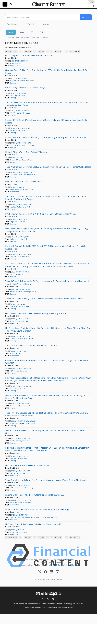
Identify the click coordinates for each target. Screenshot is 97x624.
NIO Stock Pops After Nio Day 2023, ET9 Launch (27, 465)
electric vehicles (15, 145)
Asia (15, 274)
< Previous (10, 51)
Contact (49, 607)
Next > (76, 51)
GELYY (19, 319)
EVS (29, 78)
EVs (11, 130)
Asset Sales (14, 306)
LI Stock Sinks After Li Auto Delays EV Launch (26, 152)
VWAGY (20, 274)
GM (27, 61)
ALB (12, 61)
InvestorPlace (15, 65)
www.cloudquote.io (66, 559)
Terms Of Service (71, 565)
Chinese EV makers (16, 339)
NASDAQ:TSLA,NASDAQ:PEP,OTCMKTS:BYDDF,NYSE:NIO (34, 517)
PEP (22, 515)
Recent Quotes (12, 24)
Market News (16, 160)
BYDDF (17, 61)
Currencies (25, 37)
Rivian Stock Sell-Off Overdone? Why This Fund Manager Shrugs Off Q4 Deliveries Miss (45, 137)
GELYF (19, 471)
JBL (18, 304)
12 (26, 51)
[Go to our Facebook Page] (42, 599)
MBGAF (32, 421)
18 (52, 51)
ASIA (13, 78)
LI (18, 158)
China (23, 130)
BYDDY (24, 78)
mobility (18, 113)
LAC (20, 63)
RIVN (30, 205)
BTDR (13, 128)
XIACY (26, 339)
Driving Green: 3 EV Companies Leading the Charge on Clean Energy (37, 509)
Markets (10, 32)
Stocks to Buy (20, 321)
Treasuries (44, 37)
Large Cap (13, 222)
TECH (30, 386)
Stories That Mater (16, 406)
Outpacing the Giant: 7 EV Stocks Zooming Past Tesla (29, 55)
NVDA (12, 63)
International (35, 37)
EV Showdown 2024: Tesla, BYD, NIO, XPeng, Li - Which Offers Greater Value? (40, 214)
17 (47, 51)
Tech (28, 207)
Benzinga (13, 83)
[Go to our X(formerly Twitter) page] (47, 599)
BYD (12, 93)
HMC (30, 336)
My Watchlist (30, 24)
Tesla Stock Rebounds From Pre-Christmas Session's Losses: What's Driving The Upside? (46, 480)
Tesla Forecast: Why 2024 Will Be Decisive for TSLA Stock (31, 345)
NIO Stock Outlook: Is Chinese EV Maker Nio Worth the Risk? (33, 524)
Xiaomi (16, 371)
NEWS (23, 93)
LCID (19, 530)
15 (39, 51)
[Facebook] (45, 572)
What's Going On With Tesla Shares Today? (25, 87)
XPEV (21, 158)
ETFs (32, 32)
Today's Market (27, 160)
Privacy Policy (55, 565)
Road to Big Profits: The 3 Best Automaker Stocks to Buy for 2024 (35, 494)
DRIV (23, 61)
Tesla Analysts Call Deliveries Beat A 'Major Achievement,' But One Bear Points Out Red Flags (48, 166)
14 (34, 51)
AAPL (13, 336)
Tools (41, 32)
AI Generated (20, 423)
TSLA (28, 93)
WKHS (34, 292)
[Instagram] (57, 572)
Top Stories (26, 145)
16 (43, 51)
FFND (25, 254)
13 (30, 51)
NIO (16, 63)
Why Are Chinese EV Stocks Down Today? (24, 181)
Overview (11, 37)
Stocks (22, 32)
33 (71, 51)
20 (60, 51)
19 (56, 51)
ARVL (13, 289)
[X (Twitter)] (39, 572)
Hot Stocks (19, 532)
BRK (17, 237)
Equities (16, 81)
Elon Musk (26, 113)
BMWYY (14, 421)
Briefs (12, 95)
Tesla (24, 388)
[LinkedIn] (51, 572)
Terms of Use (59, 607)
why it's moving (27, 488)
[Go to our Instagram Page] (53, 599)
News (17, 37)
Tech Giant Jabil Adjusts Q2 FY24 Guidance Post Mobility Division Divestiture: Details (44, 298)
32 (66, 51)
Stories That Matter (27, 81)
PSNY (28, 471)
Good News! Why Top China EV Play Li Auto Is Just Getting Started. (35, 313)
